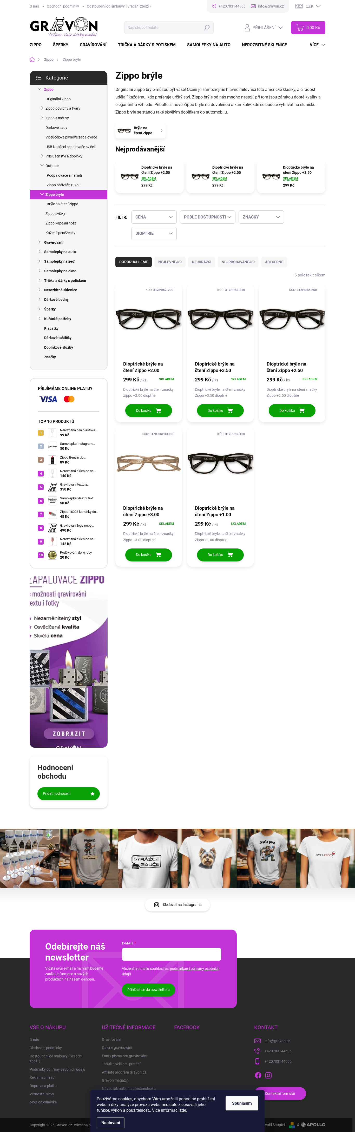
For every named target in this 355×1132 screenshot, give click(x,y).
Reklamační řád (42, 1077)
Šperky (50, 309)
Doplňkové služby (58, 347)
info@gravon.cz (277, 1041)
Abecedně (274, 262)
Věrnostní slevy (42, 1094)
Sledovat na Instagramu (182, 905)
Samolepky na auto (60, 252)
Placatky (51, 328)
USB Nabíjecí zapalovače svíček (70, 147)
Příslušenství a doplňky (63, 156)
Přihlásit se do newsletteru (148, 990)
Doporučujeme (133, 262)
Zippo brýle (54, 195)
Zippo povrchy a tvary (62, 108)
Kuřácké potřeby (57, 319)
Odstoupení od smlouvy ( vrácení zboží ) (119, 6)
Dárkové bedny (56, 299)
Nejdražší (201, 262)
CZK (309, 6)
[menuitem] (39, 45)
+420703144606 (278, 1051)
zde (183, 1110)
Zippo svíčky (55, 213)
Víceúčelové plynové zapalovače (71, 137)
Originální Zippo (58, 99)
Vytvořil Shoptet (272, 1125)
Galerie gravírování (117, 1047)
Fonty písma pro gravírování (124, 1056)
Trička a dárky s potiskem (65, 281)
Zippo (49, 89)
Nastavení (110, 1122)
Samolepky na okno (60, 271)
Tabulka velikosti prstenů (122, 1064)
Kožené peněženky (60, 233)
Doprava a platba (43, 1086)
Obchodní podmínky (63, 6)
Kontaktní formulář (280, 1093)
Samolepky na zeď (59, 261)
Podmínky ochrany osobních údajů (57, 1069)
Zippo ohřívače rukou (64, 185)
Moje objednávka (43, 1102)
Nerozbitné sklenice (60, 290)
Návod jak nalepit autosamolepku (129, 1089)
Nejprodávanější (238, 262)
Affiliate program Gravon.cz (124, 1072)
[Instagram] (268, 1074)
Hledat (207, 27)
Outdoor (52, 166)
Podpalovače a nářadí (64, 175)
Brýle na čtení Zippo (62, 204)
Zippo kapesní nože (60, 223)
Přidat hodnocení (56, 793)
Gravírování (53, 242)
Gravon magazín (115, 1080)
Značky (50, 357)
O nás (34, 6)
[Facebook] (258, 1074)
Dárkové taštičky (57, 338)
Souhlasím (242, 1103)
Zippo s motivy (57, 118)
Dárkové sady (56, 127)
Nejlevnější (170, 262)
